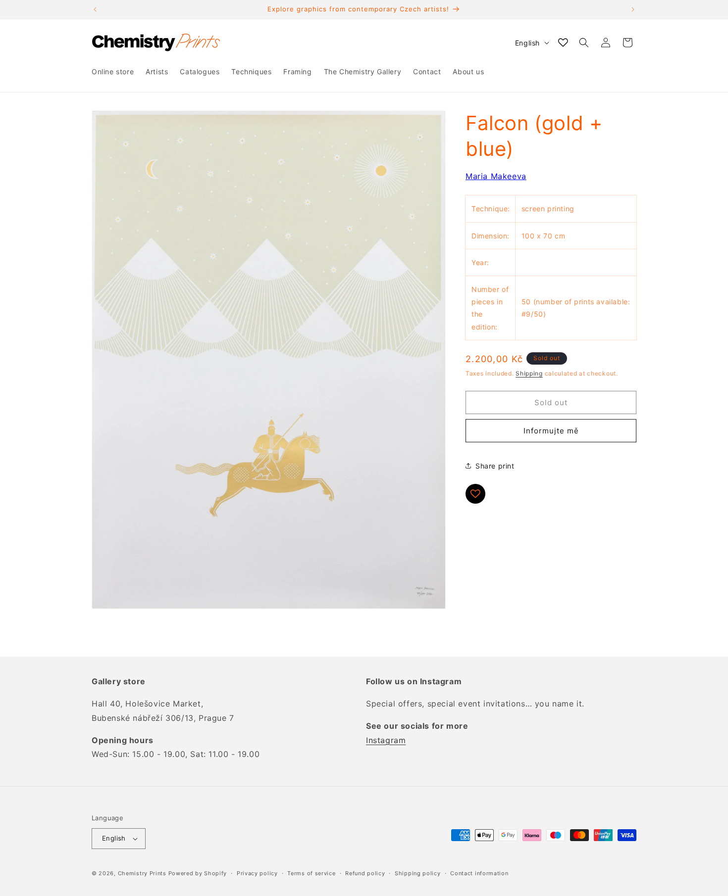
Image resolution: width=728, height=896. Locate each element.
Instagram (386, 740)
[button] (584, 42)
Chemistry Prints (142, 873)
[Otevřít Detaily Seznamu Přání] (563, 42)
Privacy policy (257, 873)
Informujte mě (551, 430)
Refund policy (365, 873)
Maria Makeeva (496, 176)
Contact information (479, 873)
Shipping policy (418, 873)
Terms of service (311, 873)
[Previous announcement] (95, 9)
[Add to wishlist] (475, 494)
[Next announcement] (633, 9)
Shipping (529, 373)
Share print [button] (495, 466)
